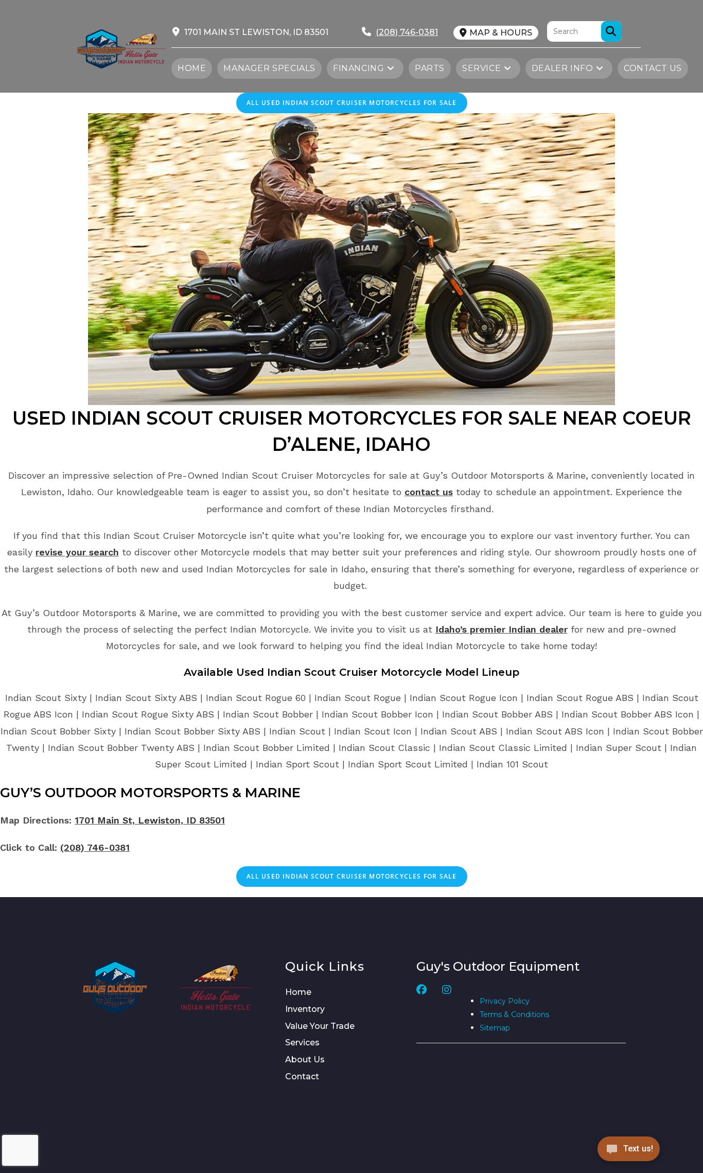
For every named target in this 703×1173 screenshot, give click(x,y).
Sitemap (495, 1027)
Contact (302, 1076)
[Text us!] (628, 1151)
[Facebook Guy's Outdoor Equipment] (421, 1009)
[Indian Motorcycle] (215, 987)
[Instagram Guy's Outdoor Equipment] (446, 1009)
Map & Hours (500, 33)
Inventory (305, 1009)
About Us (305, 1059)
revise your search (77, 552)
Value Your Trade (320, 1026)
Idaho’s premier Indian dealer (501, 629)
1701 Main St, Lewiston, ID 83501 (150, 820)
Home (298, 992)
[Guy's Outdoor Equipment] (141, 47)
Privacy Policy (505, 1001)
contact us (429, 491)
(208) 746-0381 (95, 847)
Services (302, 1042)
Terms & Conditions (514, 1014)
